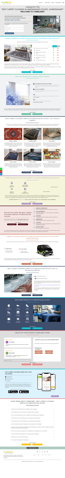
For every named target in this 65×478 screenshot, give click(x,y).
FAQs (39, 454)
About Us (34, 454)
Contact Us (49, 454)
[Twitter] (45, 452)
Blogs (63, 2)
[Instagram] (42, 452)
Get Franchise (58, 2)
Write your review (9, 360)
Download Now (54, 396)
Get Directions (38, 351)
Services (40, 2)
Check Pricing (49, 351)
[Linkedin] (47, 452)
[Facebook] (37, 452)
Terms (42, 454)
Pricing (52, 2)
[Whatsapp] (40, 452)
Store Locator (47, 2)
